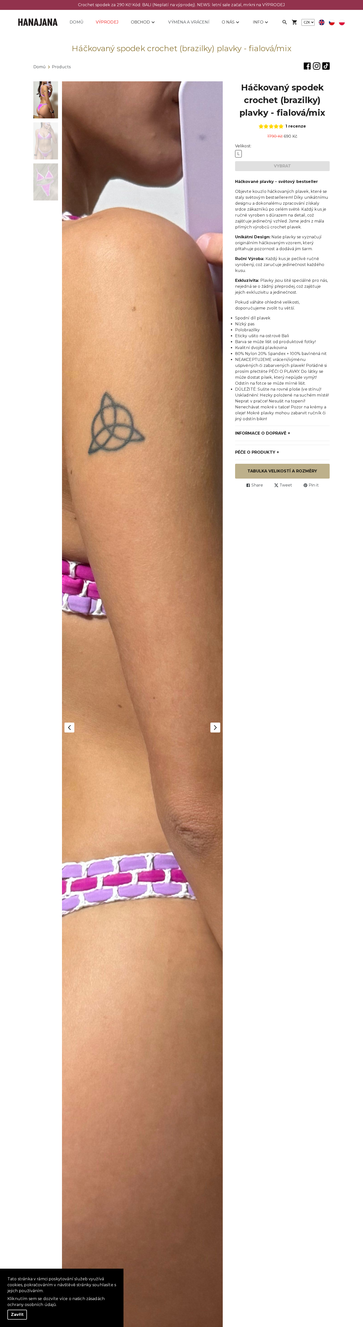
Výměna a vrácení (188, 22)
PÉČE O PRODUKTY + (257, 452)
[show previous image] (69, 727)
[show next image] (215, 727)
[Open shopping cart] (295, 22)
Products (61, 67)
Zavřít (17, 1314)
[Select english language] (322, 22)
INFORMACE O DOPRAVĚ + (262, 433)
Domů (76, 22)
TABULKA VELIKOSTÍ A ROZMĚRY (282, 471)
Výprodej (107, 22)
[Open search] (285, 22)
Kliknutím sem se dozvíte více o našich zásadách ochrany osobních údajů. (56, 1301)
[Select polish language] (342, 22)
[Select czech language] (332, 22)
